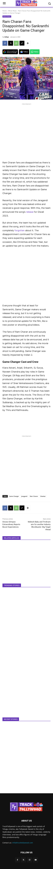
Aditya (6, 37)
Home (4, 11)
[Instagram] (29, 859)
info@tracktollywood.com (22, 843)
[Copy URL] (21, 43)
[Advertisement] (26, 131)
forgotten (20, 230)
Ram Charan (34, 496)
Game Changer (14, 496)
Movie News (12, 11)
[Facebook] (4, 43)
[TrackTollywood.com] (26, 806)
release (29, 212)
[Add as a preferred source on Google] (10, 51)
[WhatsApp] (16, 43)
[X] (10, 43)
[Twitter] (23, 859)
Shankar (43, 496)
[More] (27, 43)
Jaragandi (24, 496)
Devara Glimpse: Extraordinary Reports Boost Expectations (11, 524)
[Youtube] (35, 859)
